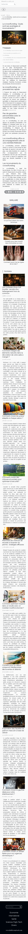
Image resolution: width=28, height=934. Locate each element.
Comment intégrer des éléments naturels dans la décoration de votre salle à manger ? (12, 354)
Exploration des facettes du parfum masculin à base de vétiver (13, 730)
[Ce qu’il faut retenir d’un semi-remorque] (14, 211)
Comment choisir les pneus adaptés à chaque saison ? (13, 417)
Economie (14, 913)
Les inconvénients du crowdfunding (11, 62)
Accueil (3, 15)
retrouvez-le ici (11, 110)
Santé (14, 919)
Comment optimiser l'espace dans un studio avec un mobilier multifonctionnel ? (13, 606)
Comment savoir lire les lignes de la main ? (14, 263)
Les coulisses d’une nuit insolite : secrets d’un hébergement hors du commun (11, 290)
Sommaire (7, 48)
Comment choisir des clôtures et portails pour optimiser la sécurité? (11, 479)
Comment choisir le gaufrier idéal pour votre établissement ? (13, 792)
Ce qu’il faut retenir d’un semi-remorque (14, 221)
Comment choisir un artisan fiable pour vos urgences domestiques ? (13, 853)
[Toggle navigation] (3, 9)
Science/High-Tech (14, 922)
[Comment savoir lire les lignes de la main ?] (14, 253)
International (14, 916)
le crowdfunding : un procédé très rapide (12, 50)
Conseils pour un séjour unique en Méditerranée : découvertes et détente (12, 667)
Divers (8, 15)
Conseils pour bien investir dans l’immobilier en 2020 (14, 242)
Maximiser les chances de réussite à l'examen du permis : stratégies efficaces (13, 542)
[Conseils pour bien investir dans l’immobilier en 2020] (14, 232)
